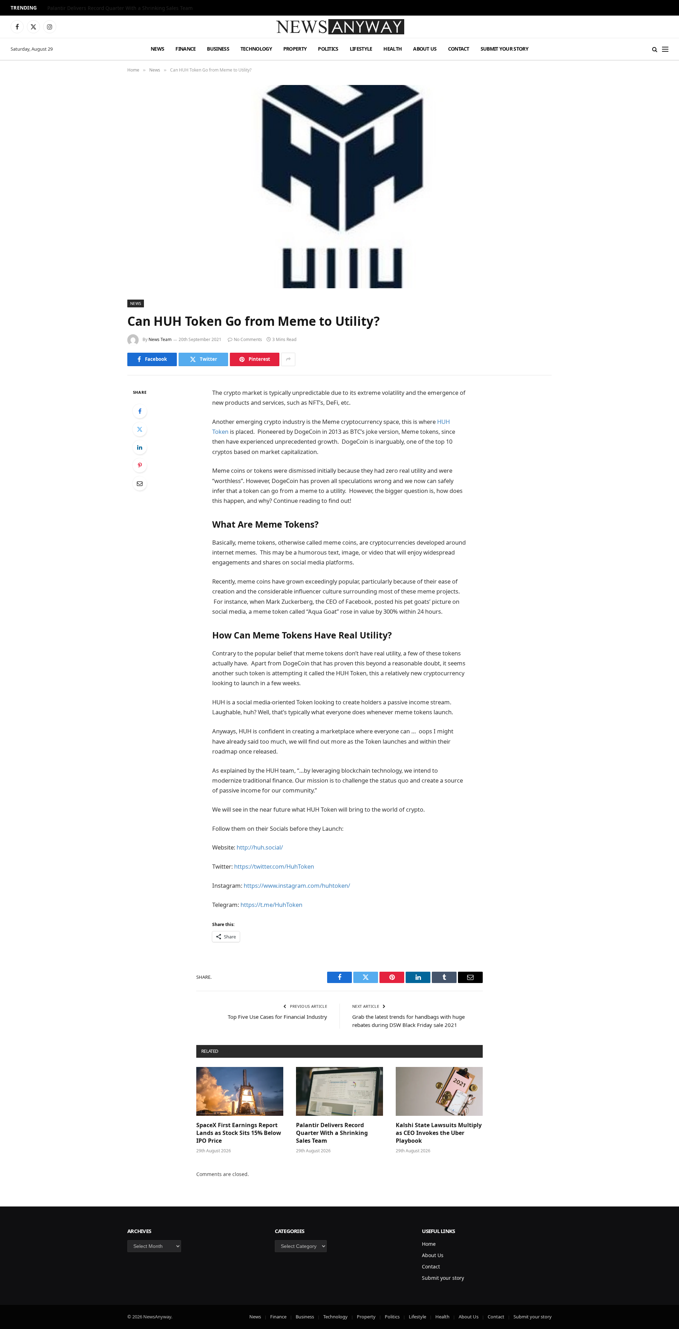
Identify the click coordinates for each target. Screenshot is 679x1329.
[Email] (140, 483)
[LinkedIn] (140, 447)
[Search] (655, 49)
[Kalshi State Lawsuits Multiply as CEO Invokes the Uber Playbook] (439, 1091)
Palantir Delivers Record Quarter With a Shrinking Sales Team (120, 8)
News (157, 48)
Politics (328, 48)
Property (295, 48)
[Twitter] (140, 429)
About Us (424, 48)
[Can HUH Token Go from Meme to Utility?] (339, 186)
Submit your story (504, 48)
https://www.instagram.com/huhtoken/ (297, 885)
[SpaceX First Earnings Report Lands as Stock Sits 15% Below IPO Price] (239, 1091)
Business (218, 48)
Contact (458, 48)
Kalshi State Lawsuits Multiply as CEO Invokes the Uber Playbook (439, 1133)
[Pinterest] (140, 465)
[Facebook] (140, 411)
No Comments (248, 339)
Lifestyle (361, 48)
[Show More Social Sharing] (288, 359)
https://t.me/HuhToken (271, 905)
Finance (185, 48)
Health (392, 48)
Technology (256, 48)
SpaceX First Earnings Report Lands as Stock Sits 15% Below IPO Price (238, 1133)
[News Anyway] (339, 27)
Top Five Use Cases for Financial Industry (277, 1016)
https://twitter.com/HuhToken (274, 866)
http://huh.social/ (260, 847)
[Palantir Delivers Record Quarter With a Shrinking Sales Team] (339, 1091)
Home (429, 1243)
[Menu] (665, 49)
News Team (160, 339)
